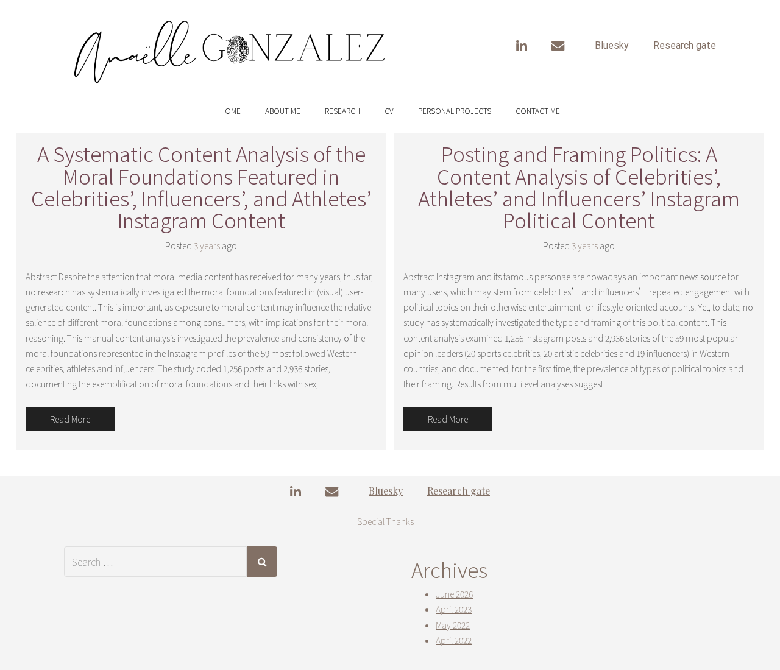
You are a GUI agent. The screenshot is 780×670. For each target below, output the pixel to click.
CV (389, 110)
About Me (282, 110)
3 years (207, 245)
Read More (70, 419)
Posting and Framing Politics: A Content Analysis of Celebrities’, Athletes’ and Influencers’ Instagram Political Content (579, 186)
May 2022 (453, 625)
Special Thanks (385, 521)
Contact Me (538, 110)
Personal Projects (454, 110)
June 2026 (454, 594)
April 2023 (454, 609)
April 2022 (454, 640)
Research (342, 110)
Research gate (684, 45)
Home (230, 110)
